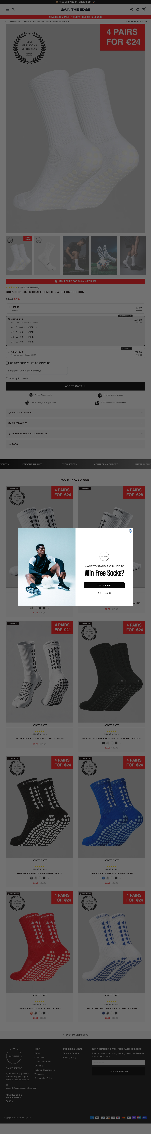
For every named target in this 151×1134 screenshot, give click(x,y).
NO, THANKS (104, 592)
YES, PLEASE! (104, 585)
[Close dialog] (130, 530)
